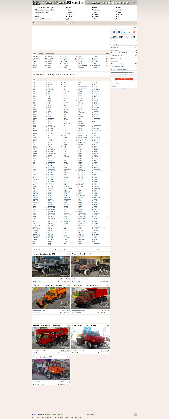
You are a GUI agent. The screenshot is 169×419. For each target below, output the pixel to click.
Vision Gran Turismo (99, 170)
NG (80, 146)
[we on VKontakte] (113, 32)
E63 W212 (50, 236)
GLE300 (66, 200)
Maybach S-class (83, 135)
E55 (49, 221)
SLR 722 (96, 123)
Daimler (50, 202)
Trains (69, 19)
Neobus (81, 148)
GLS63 (65, 218)
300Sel (35, 118)
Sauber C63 (97, 137)
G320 (65, 146)
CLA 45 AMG (51, 126)
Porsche (96, 58)
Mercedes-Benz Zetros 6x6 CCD (44, 254)
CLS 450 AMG (51, 181)
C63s (49, 93)
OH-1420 (81, 177)
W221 (95, 216)
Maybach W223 (82, 139)
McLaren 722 (82, 142)
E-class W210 (51, 211)
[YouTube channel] (129, 32)
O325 (80, 153)
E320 (65, 89)
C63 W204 (51, 89)
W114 (95, 181)
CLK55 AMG (51, 139)
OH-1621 (81, 179)
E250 (65, 84)
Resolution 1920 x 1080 (41, 12)
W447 (95, 221)
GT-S (65, 230)
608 (34, 156)
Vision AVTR (97, 169)
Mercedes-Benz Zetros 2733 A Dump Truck (87, 285)
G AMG (65, 162)
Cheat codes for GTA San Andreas (44, 7)
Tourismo (96, 148)
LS (79, 111)
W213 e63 (96, 213)
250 (34, 98)
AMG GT (35, 195)
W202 (95, 199)
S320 (80, 241)
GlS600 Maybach (83, 86)
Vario (95, 162)
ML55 (80, 119)
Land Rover (82, 60)
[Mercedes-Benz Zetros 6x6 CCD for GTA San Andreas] (51, 266)
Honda (65, 61)
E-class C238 (51, 206)
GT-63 (65, 227)
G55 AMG (66, 137)
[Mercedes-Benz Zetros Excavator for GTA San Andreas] (90, 338)
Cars (69, 7)
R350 (80, 204)
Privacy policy (78, 417)
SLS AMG (96, 128)
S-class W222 (82, 221)
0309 (34, 125)
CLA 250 (50, 130)
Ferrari (50, 63)
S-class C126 (82, 211)
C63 (49, 82)
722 (34, 162)
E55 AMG (50, 223)
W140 (95, 192)
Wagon (96, 223)
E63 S (49, 232)
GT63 (65, 234)
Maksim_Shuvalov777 (39, 384)
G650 (65, 153)
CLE (49, 132)
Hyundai (66, 65)
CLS (49, 146)
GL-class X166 (67, 169)
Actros (34, 204)
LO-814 (81, 102)
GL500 (65, 176)
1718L (34, 172)
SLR (95, 121)
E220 (65, 82)
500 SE (35, 133)
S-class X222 (82, 225)
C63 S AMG (51, 88)
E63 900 (50, 229)
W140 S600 (97, 193)
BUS (34, 63)
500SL (34, 141)
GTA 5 (65, 58)
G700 (65, 155)
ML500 (80, 128)
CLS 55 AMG (51, 162)
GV (79, 84)
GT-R (65, 229)
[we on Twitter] (124, 32)
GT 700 (65, 239)
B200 (34, 214)
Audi (34, 60)
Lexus (80, 61)
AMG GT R (35, 200)
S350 (80, 243)
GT (64, 225)
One (80, 192)
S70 (80, 237)
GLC (65, 179)
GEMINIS (66, 163)
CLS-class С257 (52, 153)
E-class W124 (51, 209)
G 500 (65, 149)
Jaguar (65, 67)
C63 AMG (50, 84)
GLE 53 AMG (67, 192)
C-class (35, 227)
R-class (81, 200)
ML (79, 118)
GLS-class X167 (67, 214)
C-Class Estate (36, 225)
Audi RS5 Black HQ (116, 58)
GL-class (66, 167)
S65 (80, 232)
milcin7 (114, 86)
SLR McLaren (97, 125)
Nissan (96, 56)
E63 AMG (50, 230)
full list (124, 74)
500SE (34, 137)
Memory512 (38, 17)
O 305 (80, 151)
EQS (65, 118)
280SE (34, 104)
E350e (65, 95)
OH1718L (81, 186)
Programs (120, 14)
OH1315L (81, 185)
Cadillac (50, 56)
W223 (95, 220)
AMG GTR (35, 199)
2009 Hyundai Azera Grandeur (118, 63)
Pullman (81, 197)
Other (95, 237)
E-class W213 (51, 216)
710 (34, 160)
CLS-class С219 (52, 151)
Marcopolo (81, 132)
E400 (65, 97)
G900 (65, 160)
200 (34, 89)
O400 (80, 160)
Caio (49, 190)
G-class (65, 130)
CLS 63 (50, 163)
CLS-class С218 (52, 149)
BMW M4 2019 (114, 47)
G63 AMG (66, 141)
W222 (95, 218)
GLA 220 (66, 177)
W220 (95, 214)
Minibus (81, 144)
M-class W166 (82, 112)
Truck (95, 151)
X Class (96, 230)
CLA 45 (50, 125)
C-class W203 (36, 232)
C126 (49, 97)
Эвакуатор (96, 243)
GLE (65, 185)
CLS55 (50, 160)
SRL (95, 132)
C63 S (49, 86)
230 (34, 91)
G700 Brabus (67, 156)
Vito (95, 174)
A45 (34, 181)
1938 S (35, 176)
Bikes (69, 10)
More (124, 88)
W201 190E (97, 197)
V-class (96, 156)
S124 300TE (82, 239)
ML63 (80, 121)
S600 (95, 88)
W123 (95, 183)
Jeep (80, 56)
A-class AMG (36, 179)
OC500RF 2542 (83, 170)
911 (34, 163)
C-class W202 (36, 230)
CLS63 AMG (51, 167)
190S (34, 88)
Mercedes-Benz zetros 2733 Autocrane (46, 326)
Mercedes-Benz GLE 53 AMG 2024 (119, 53)
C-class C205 (36, 229)
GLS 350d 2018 (67, 221)
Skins (95, 19)
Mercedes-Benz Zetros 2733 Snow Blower (47, 285)
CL (49, 114)
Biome (34, 218)
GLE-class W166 (68, 188)
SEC (95, 97)
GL (64, 165)
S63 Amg (81, 230)
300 (34, 107)
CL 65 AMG (51, 118)
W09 (95, 176)
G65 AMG (66, 144)
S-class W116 (82, 213)
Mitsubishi (81, 67)
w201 (95, 239)
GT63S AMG (67, 237)
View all (71, 69)
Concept (50, 199)
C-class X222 (36, 237)
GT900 (65, 241)
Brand (34, 53)
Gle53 (80, 89)
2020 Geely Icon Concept (117, 66)
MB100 (80, 114)
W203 (95, 200)
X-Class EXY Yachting (99, 227)
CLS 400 (50, 177)
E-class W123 (51, 207)
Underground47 (38, 281)
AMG (34, 190)
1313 (34, 170)
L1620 (80, 95)
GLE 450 (66, 204)
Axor (34, 211)
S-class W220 (82, 218)
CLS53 (50, 156)
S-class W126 (82, 214)
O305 (80, 149)
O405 (80, 163)
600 (34, 149)
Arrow (34, 207)
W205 (95, 202)
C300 (49, 107)
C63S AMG (51, 91)
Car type (41, 53)
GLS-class (66, 213)
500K (34, 135)
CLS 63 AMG (51, 169)
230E (34, 93)
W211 (95, 207)
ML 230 (81, 126)
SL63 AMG (96, 104)
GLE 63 (65, 195)
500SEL (35, 139)
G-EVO (65, 128)
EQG (65, 116)
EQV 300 (66, 119)
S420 (95, 84)
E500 (65, 105)
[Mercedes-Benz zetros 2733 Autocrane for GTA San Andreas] (51, 338)
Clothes (96, 17)
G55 (65, 135)
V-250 (95, 155)
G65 (65, 142)
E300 (65, 88)
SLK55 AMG (97, 118)
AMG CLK (35, 193)
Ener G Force (67, 123)
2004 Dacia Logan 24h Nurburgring (119, 69)
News (119, 19)
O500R (80, 165)
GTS (80, 82)
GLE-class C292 (67, 186)
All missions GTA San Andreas (43, 19)
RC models (97, 10)
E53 (49, 220)
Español (55, 414)
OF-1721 (81, 172)
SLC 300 (96, 111)
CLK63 (50, 141)
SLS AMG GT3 (97, 130)
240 (34, 95)
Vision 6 (96, 167)
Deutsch (49, 414)
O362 (80, 158)
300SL (34, 116)
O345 (80, 155)
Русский (35, 414)
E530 (65, 111)
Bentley (35, 65)
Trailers (96, 12)
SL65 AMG (96, 107)
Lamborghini (82, 58)
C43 (34, 243)
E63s (49, 241)
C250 (49, 105)
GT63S (65, 236)
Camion (50, 192)
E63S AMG (51, 239)
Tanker (95, 146)
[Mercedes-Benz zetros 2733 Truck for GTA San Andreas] (90, 298)
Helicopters (71, 14)
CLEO (119, 10)
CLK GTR (50, 144)
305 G (34, 121)
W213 (95, 211)
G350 (65, 148)
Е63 (95, 241)
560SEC (35, 146)
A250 (34, 186)
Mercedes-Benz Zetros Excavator (84, 326)
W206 (95, 204)
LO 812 (80, 107)
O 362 (80, 156)
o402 (95, 236)
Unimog (96, 153)
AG (34, 188)
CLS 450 (50, 179)
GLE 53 (65, 190)
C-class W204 (36, 234)
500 (34, 132)
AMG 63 (35, 192)
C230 (49, 104)
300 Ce (35, 109)
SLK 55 (96, 114)
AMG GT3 (35, 197)
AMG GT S (35, 202)
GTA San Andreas (37, 278)
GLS (65, 211)
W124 (95, 185)
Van (95, 160)
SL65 (95, 105)
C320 (49, 109)
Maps (119, 12)
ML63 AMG (81, 123)
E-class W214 (51, 218)
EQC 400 (66, 112)
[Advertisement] (71, 38)
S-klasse (81, 227)
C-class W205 (36, 236)
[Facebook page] (119, 32)
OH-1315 (81, 176)
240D (34, 97)
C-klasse (35, 239)
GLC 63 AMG (67, 181)
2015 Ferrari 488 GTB (116, 55)
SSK (95, 133)
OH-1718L (81, 183)
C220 (49, 102)
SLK (95, 112)
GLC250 (66, 183)
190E (34, 86)
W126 (95, 190)
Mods (119, 7)
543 (34, 142)
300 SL (35, 112)
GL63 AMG (66, 172)
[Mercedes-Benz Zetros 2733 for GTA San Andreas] (51, 369)
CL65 (49, 116)
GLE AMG (66, 207)
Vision (95, 165)
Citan (49, 193)
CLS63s (50, 172)
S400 (95, 82)
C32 (34, 241)
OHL (80, 188)
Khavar (80, 93)
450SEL (35, 130)
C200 (49, 100)
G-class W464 (67, 133)
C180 (49, 98)
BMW (34, 61)
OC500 (80, 169)
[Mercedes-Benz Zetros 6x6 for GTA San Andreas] (90, 266)
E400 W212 (66, 98)
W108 (95, 177)
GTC (65, 243)
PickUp (80, 193)
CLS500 (50, 183)
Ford (49, 67)
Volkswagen (97, 65)
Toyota (95, 63)
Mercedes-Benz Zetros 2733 (43, 357)
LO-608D (81, 98)
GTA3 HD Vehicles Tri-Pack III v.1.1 (45, 10)
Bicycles (70, 12)
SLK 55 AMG (97, 119)
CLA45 (50, 123)
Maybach (81, 133)
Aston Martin (36, 58)
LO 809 (80, 105)
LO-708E (81, 100)
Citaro (49, 195)
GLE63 (65, 193)
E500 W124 (66, 107)
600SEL (35, 153)
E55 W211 (50, 225)
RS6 (80, 207)
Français (42, 414)
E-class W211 (51, 213)
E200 (49, 244)
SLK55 (95, 116)
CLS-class (50, 148)
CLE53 (50, 133)
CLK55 (50, 137)
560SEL (35, 148)
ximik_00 (75, 353)
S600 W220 (97, 91)
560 (34, 144)
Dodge (50, 61)
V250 (95, 158)
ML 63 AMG (82, 125)
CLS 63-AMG (51, 170)
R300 (80, 202)
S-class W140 (82, 216)
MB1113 (81, 116)
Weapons (96, 14)
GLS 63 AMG (67, 220)
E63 (49, 227)
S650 (95, 93)
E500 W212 (66, 109)
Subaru (96, 61)
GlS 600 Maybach (83, 88)
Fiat (49, 65)
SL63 (95, 102)
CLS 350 (50, 174)
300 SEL (35, 111)
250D (34, 100)
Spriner (96, 141)
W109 (95, 179)
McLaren (81, 141)
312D (34, 126)
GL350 (65, 174)
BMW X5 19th (114, 61)
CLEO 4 (37, 14)
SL (95, 98)
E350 (65, 93)
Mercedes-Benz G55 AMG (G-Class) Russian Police (123, 72)
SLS (95, 126)
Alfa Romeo (36, 56)
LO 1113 (81, 109)
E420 (65, 100)
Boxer (34, 220)
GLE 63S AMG (67, 199)
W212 (95, 209)
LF (79, 97)
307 (34, 123)
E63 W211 (50, 234)
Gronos (80, 91)
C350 (49, 111)
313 (34, 128)
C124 (49, 95)
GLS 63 (65, 216)
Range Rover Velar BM (116, 50)
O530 (80, 167)
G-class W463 (67, 132)
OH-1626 (81, 181)
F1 (64, 125)
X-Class (96, 225)
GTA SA (65, 60)
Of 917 (80, 190)
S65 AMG (81, 234)
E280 (65, 86)
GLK (65, 209)
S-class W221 (82, 220)
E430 (65, 104)
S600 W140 (97, 89)
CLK (49, 135)
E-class (50, 204)
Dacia (49, 60)
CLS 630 (50, 185)
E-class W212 (51, 214)
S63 (80, 229)
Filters (107, 53)
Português (62, 414)
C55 (34, 244)
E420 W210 (66, 102)
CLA (49, 121)
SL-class (96, 100)
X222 (95, 229)
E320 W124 (66, 91)
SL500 (95, 109)
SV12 (95, 135)
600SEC (35, 151)
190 (34, 84)
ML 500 (81, 130)
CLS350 (50, 176)
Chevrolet (50, 58)
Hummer (66, 63)
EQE (65, 114)
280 (34, 102)
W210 (95, 206)
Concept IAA (51, 200)
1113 (34, 165)
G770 (65, 158)
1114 (34, 167)
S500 (95, 86)
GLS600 (66, 223)
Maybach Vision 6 (83, 137)
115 (34, 82)
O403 (80, 162)
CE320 (50, 112)
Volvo (95, 67)
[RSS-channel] (134, 32)
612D (34, 158)
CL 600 (50, 119)
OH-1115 (81, 174)
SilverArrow (97, 139)
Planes (70, 17)
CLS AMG (50, 186)
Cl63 (49, 197)
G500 (65, 151)
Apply (97, 249)
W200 (95, 195)
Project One (82, 195)
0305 (34, 119)
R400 (80, 206)
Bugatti (34, 67)
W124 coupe (97, 188)
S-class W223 (82, 223)
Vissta (95, 172)
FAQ (119, 17)
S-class (80, 209)
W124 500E (97, 186)
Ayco (34, 213)
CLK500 (50, 142)
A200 (34, 185)
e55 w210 (96, 234)
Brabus (35, 221)
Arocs (34, 206)
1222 (34, 169)
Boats (95, 7)
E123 (49, 243)
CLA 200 (50, 128)
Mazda (80, 63)
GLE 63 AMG (67, 197)
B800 (34, 216)
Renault (96, 60)
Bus (34, 223)
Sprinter (96, 142)
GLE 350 (66, 202)
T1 (94, 144)
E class (65, 121)
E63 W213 (50, 237)
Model (34, 79)
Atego (34, 209)
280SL (34, 105)
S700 (95, 95)
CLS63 (50, 165)
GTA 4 (65, 56)
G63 (65, 139)
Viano (95, 163)
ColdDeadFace (37, 312)
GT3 (65, 232)
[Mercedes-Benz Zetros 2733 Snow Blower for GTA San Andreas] (51, 298)
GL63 (65, 170)
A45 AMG (35, 183)
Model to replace (50, 53)
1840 (34, 174)
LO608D (81, 104)
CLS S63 (50, 188)
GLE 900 (66, 206)
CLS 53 (50, 158)
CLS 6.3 (50, 155)
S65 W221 (81, 236)
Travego (96, 149)
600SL (34, 155)
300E (34, 114)
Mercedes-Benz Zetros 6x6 (81, 254)
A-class (35, 177)
